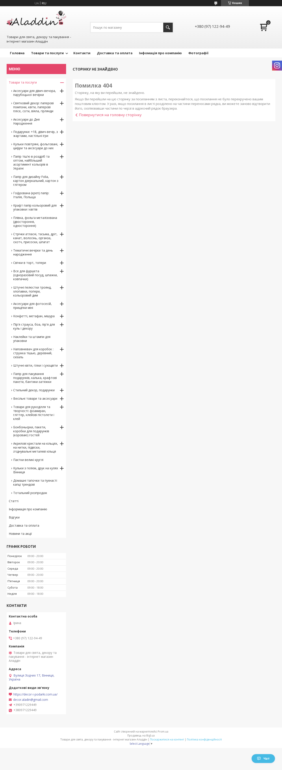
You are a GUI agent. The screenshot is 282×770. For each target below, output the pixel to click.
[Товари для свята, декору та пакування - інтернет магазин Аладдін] (36, 20)
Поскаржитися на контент (167, 739)
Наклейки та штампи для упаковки (31, 339)
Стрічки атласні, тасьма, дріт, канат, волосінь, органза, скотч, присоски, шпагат (35, 238)
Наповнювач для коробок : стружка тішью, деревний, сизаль (33, 353)
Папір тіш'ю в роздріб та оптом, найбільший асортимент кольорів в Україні (31, 162)
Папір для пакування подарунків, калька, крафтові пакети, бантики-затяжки (35, 378)
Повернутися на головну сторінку (110, 114)
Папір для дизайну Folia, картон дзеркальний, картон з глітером (35, 181)
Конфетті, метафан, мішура (34, 316)
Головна (17, 53)
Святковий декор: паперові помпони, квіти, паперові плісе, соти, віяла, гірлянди (33, 107)
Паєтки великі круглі (28, 460)
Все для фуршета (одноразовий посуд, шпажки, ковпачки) (35, 275)
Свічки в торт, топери (29, 263)
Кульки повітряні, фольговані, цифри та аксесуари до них (35, 146)
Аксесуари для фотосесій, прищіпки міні (32, 306)
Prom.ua (163, 731)
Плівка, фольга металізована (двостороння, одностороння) (35, 222)
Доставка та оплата (114, 53)
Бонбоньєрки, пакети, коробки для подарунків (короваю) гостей (31, 431)
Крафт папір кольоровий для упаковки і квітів (35, 207)
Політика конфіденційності (204, 739)
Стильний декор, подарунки (34, 390)
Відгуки (14, 517)
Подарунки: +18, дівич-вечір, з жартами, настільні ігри (35, 134)
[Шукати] (168, 27)
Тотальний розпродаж (30, 493)
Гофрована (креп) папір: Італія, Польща (31, 195)
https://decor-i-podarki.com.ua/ (35, 694)
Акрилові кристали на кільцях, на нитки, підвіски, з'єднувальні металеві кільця (35, 447)
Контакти (81, 53)
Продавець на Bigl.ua (141, 735)
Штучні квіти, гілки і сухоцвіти (35, 365)
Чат (266, 758)
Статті (14, 501)
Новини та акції (20, 533)
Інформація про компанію (28, 509)
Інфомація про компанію (160, 53)
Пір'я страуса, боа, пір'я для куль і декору (34, 326)
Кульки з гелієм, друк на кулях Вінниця (35, 470)
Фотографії (198, 53)
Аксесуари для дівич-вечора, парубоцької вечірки (34, 93)
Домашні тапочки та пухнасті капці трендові (35, 482)
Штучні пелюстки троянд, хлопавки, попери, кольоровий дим (32, 291)
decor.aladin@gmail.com (30, 700)
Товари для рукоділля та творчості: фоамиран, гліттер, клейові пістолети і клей (33, 413)
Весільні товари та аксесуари (35, 398)
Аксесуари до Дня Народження (26, 121)
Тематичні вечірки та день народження (33, 252)
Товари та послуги (47, 53)
